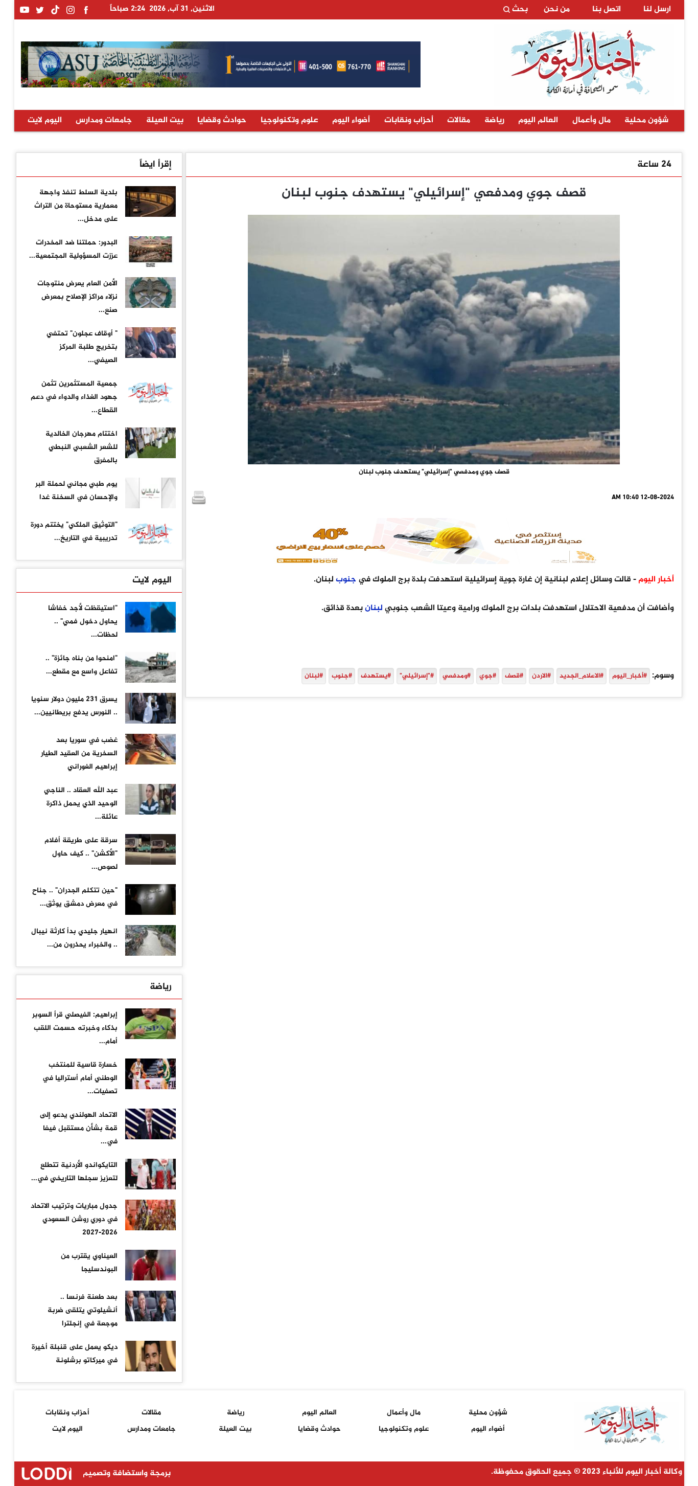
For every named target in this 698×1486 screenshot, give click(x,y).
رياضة (494, 120)
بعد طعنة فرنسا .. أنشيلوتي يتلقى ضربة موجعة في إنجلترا (83, 1310)
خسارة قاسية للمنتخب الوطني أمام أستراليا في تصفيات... (80, 1078)
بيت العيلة (164, 120)
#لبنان (314, 676)
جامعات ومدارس (104, 120)
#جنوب (342, 676)
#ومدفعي (457, 676)
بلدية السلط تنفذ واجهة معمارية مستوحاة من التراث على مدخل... (76, 206)
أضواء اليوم (351, 120)
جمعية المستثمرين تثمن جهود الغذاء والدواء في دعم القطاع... (74, 397)
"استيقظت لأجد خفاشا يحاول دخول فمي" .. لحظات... (83, 621)
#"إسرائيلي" (417, 676)
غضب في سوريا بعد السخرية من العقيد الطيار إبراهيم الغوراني (79, 753)
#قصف (514, 676)
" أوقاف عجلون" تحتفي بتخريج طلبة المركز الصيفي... (82, 347)
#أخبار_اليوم (629, 676)
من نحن (557, 9)
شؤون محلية (646, 120)
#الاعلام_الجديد (581, 676)
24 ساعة (654, 164)
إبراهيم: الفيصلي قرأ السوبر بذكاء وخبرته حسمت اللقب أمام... (75, 1028)
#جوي (487, 676)
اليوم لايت (45, 120)
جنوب (346, 580)
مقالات (458, 120)
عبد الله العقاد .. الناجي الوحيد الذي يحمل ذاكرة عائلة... (81, 803)
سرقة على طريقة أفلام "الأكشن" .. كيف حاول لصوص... (81, 854)
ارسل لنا (657, 9)
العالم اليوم (538, 120)
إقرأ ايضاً (155, 164)
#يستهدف (376, 676)
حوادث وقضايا (221, 120)
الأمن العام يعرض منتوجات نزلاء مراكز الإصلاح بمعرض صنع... (77, 297)
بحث (519, 9)
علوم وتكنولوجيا (289, 120)
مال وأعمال (591, 120)
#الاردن (541, 676)
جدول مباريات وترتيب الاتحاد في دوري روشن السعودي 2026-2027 (74, 1219)
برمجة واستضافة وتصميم (126, 1473)
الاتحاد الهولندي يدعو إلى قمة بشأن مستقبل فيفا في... (79, 1128)
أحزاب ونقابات (408, 120)
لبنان (374, 608)
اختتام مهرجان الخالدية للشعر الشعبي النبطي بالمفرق (81, 447)
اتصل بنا (606, 9)
